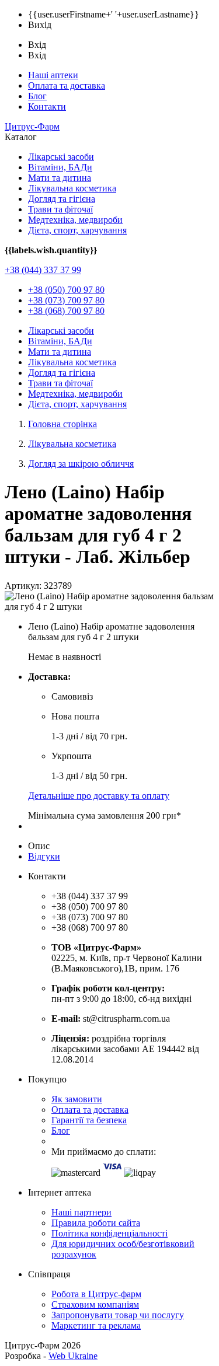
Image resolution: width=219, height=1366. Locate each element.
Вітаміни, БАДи (60, 167)
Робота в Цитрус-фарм (96, 1294)
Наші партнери (81, 1212)
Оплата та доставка (66, 85)
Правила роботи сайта (95, 1223)
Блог (37, 96)
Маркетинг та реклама (96, 1325)
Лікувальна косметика (72, 188)
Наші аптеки (53, 75)
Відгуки (44, 856)
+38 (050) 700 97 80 (66, 290)
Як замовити (76, 1099)
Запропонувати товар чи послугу (117, 1315)
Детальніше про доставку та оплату (98, 796)
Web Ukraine (73, 1356)
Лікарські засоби (61, 157)
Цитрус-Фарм (32, 126)
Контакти (47, 106)
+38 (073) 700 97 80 (66, 300)
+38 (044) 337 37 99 (43, 270)
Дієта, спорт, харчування (77, 230)
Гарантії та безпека (89, 1120)
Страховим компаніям (95, 1304)
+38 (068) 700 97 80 (66, 311)
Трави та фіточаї (60, 209)
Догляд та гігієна (61, 199)
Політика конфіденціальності (109, 1233)
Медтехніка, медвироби (75, 220)
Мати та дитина (59, 178)
